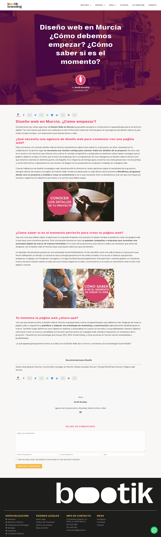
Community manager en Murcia (58, 367)
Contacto (153, 5)
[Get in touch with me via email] (80, 412)
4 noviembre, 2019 (80, 90)
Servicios (99, 5)
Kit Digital (124, 5)
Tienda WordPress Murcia (109, 367)
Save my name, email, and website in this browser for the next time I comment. (49, 459)
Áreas (111, 5)
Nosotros (85, 5)
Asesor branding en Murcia (28, 367)
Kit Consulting (138, 5)
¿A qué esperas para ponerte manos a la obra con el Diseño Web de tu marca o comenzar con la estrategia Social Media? (73, 343)
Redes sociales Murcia (85, 367)
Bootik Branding (82, 87)
